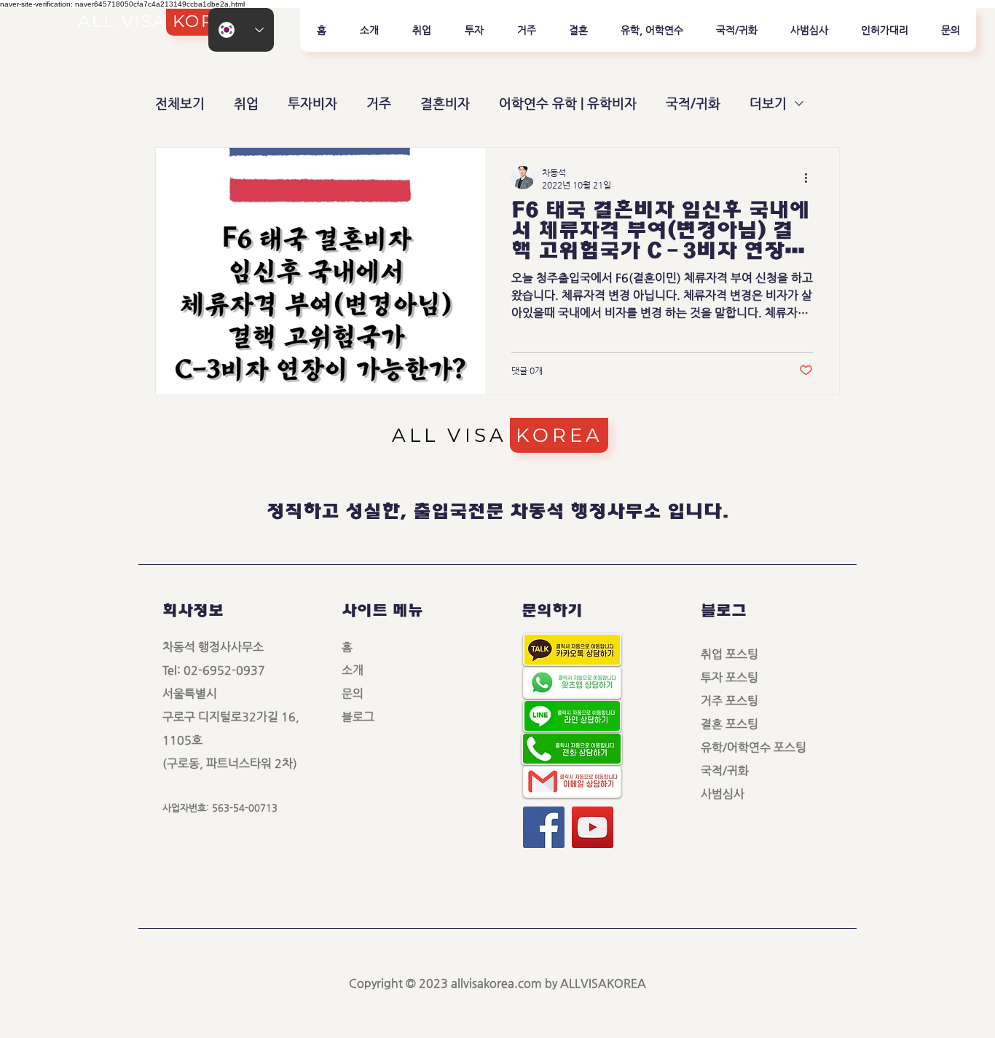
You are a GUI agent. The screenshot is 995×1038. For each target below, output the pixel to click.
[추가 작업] (810, 177)
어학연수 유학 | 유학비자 (568, 103)
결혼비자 (445, 103)
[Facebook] (544, 827)
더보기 (768, 103)
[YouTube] (592, 827)
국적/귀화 (693, 103)
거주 (378, 103)
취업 (246, 103)
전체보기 (180, 103)
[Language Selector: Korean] (241, 30)
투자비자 (312, 103)
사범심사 (728, 794)
